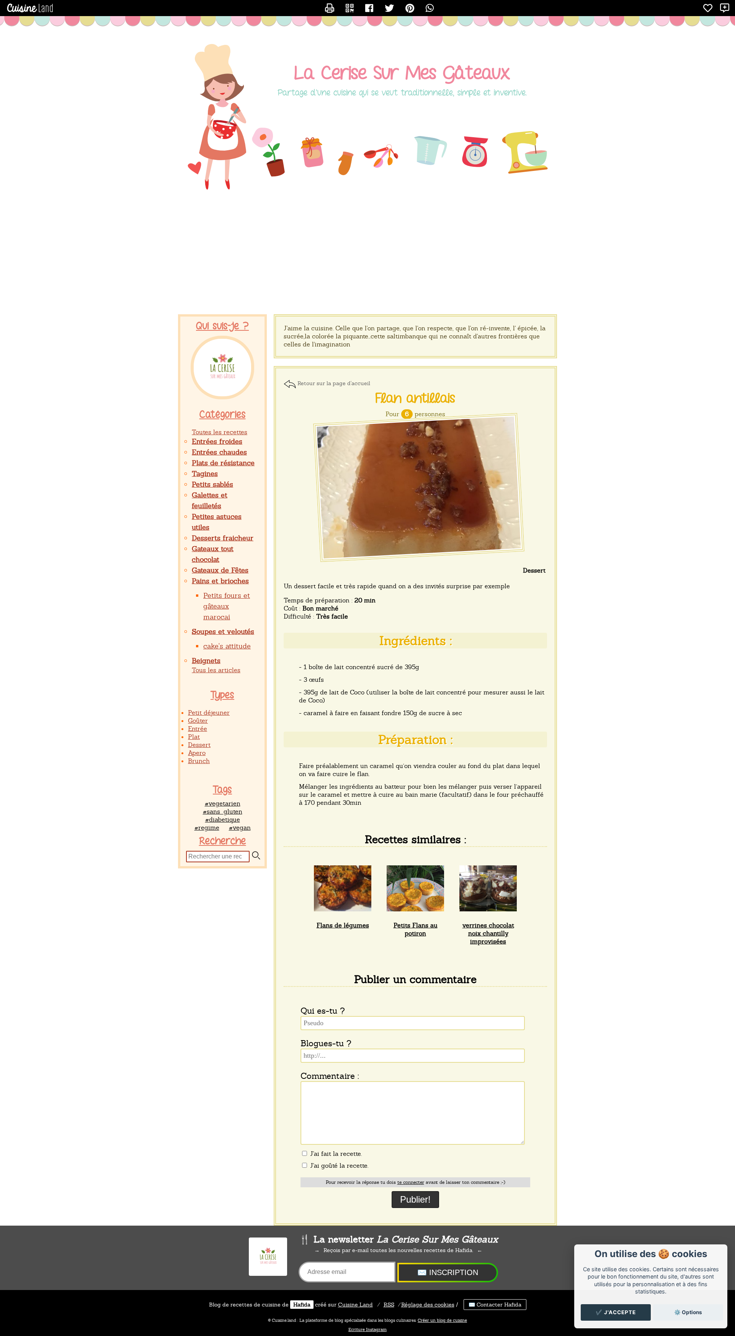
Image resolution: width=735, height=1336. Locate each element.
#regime (206, 828)
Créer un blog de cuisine (442, 1320)
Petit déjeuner (209, 713)
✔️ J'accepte (616, 1312)
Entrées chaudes (219, 452)
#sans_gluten (222, 812)
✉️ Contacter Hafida (495, 1304)
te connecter (410, 1182)
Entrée (197, 729)
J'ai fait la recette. (335, 1154)
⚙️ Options (688, 1312)
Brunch (199, 761)
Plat (194, 737)
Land (355, 1304)
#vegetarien (222, 803)
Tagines (205, 473)
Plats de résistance (223, 462)
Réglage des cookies (427, 1304)
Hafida (301, 1304)
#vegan (240, 828)
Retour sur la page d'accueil (333, 383)
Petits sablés (212, 484)
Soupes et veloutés (223, 631)
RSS (389, 1304)
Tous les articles (216, 670)
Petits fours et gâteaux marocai (226, 606)
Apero (197, 753)
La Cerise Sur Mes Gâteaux (402, 73)
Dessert (199, 745)
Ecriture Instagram (367, 1329)
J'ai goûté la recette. (338, 1166)
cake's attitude (227, 646)
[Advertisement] (367, 253)
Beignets (206, 660)
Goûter (198, 721)
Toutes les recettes (219, 432)
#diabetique (222, 820)
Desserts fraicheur (222, 537)
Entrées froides (217, 441)
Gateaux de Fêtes (220, 570)
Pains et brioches (220, 580)
